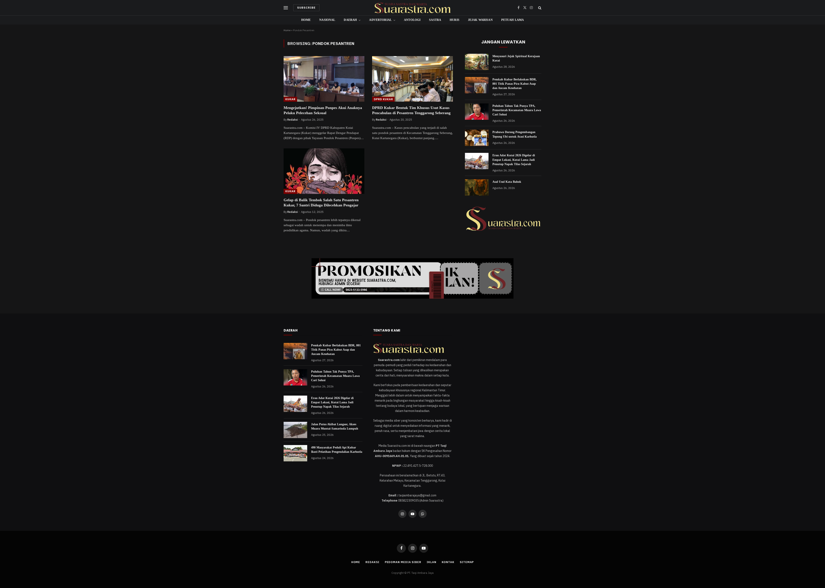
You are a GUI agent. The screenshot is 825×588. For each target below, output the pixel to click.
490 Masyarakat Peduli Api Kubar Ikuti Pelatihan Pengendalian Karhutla (336, 449)
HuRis (454, 19)
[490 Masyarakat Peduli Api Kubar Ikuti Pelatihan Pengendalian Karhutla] (295, 453)
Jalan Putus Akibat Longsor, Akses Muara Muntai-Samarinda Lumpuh (334, 426)
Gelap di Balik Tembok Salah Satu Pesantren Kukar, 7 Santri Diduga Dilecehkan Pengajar (321, 202)
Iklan (431, 562)
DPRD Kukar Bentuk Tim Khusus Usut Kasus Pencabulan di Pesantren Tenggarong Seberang (411, 110)
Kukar (290, 99)
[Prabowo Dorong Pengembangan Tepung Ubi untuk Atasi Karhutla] (477, 138)
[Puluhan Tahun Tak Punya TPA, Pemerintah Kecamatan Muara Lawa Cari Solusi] (477, 111)
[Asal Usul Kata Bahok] (477, 187)
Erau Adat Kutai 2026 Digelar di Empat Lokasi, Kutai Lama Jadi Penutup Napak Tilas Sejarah (513, 160)
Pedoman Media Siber (403, 562)
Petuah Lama (512, 19)
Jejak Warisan (480, 19)
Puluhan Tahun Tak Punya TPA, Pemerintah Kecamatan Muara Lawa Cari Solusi (516, 110)
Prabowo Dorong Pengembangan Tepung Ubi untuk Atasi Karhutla (514, 134)
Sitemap (467, 562)
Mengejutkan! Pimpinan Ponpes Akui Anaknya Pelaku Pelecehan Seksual (323, 110)
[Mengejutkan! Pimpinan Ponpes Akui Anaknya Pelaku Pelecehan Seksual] (324, 79)
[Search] (539, 8)
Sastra (435, 19)
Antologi (412, 19)
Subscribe (306, 7)
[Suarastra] (412, 7)
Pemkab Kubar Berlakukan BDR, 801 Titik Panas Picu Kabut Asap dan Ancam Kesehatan (514, 84)
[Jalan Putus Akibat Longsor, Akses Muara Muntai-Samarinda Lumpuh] (295, 430)
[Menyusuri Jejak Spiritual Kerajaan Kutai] (477, 62)
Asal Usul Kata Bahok (506, 181)
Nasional (327, 19)
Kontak (448, 562)
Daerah (350, 19)
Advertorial (380, 19)
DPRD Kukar (383, 99)
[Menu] (286, 8)
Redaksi (292, 119)
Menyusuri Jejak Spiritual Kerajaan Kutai (516, 58)
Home (306, 19)
